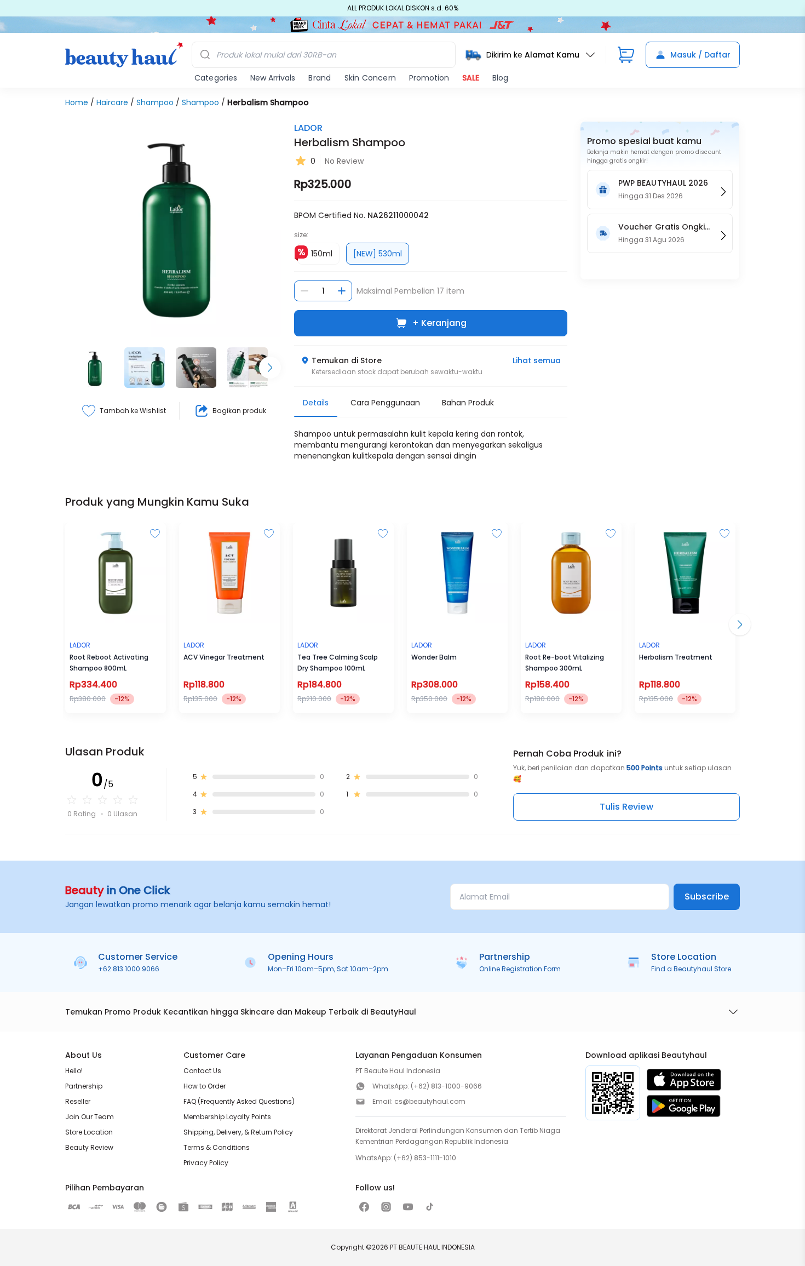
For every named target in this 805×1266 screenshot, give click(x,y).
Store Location (89, 1132)
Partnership (83, 1086)
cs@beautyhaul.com (429, 1101)
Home (76, 102)
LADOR (308, 128)
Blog (500, 77)
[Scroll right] (270, 368)
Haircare (112, 102)
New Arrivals (272, 77)
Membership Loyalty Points (227, 1116)
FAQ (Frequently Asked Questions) (239, 1101)
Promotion (429, 77)
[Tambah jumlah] (341, 291)
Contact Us (202, 1070)
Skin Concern (370, 77)
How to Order (204, 1086)
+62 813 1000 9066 (128, 968)
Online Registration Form (520, 968)
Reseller (77, 1101)
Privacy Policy (205, 1162)
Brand (319, 77)
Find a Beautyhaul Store (691, 968)
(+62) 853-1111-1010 (425, 1157)
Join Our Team (89, 1116)
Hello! (74, 1070)
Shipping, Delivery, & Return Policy (238, 1132)
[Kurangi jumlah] (304, 291)
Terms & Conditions (216, 1147)
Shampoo (155, 102)
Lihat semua (537, 360)
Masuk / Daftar (700, 54)
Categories (215, 77)
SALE (470, 77)
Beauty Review (89, 1147)
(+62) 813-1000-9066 (446, 1086)
